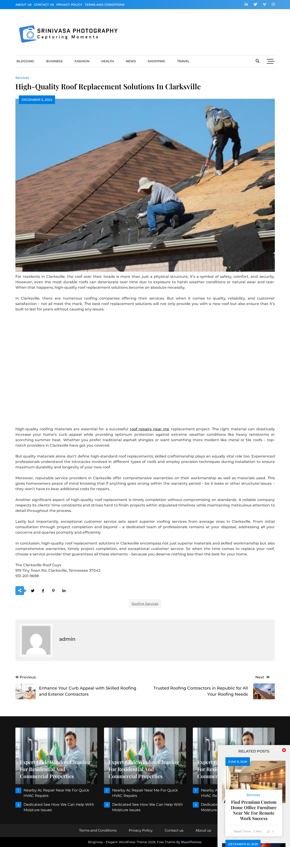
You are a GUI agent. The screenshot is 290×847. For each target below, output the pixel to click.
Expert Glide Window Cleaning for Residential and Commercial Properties (55, 769)
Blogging (25, 61)
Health (107, 61)
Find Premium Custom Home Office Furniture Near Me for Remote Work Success (254, 810)
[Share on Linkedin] (64, 591)
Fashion (82, 61)
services (22, 78)
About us (23, 4)
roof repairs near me (149, 429)
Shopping (156, 61)
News (131, 61)
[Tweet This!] (33, 591)
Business (54, 61)
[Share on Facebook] (43, 591)
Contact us (44, 4)
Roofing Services (145, 604)
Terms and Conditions (104, 4)
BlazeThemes (191, 842)
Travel (183, 61)
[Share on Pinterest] (54, 591)
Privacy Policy (69, 4)
